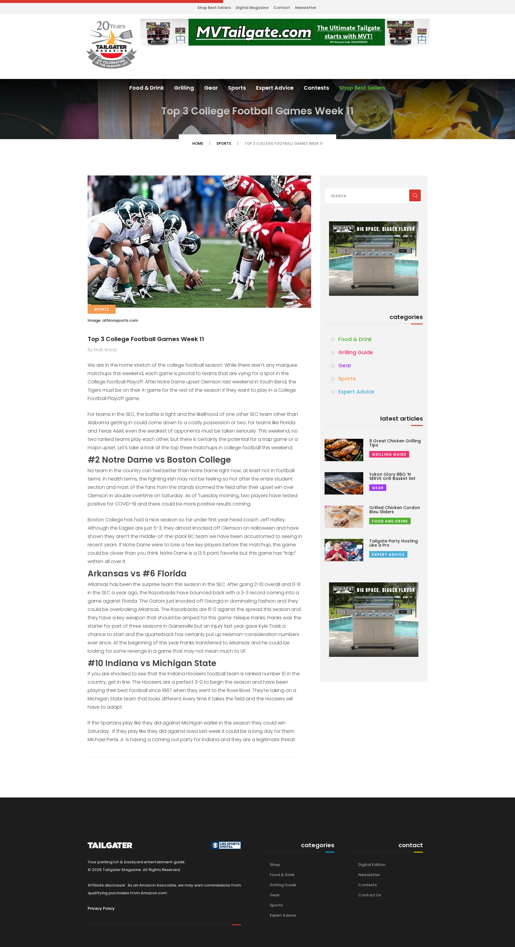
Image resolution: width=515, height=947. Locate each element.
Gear (211, 87)
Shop (275, 864)
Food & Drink (146, 87)
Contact (282, 7)
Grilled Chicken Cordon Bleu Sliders (394, 510)
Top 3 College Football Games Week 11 (146, 339)
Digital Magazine (252, 7)
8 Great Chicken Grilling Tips (395, 443)
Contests (316, 87)
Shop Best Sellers (214, 7)
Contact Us (369, 895)
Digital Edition (371, 864)
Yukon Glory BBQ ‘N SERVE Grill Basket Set (392, 476)
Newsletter (305, 7)
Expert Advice (275, 87)
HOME (197, 143)
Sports (237, 87)
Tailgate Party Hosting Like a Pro (393, 543)
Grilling (184, 87)
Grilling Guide (355, 352)
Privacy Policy (101, 908)
